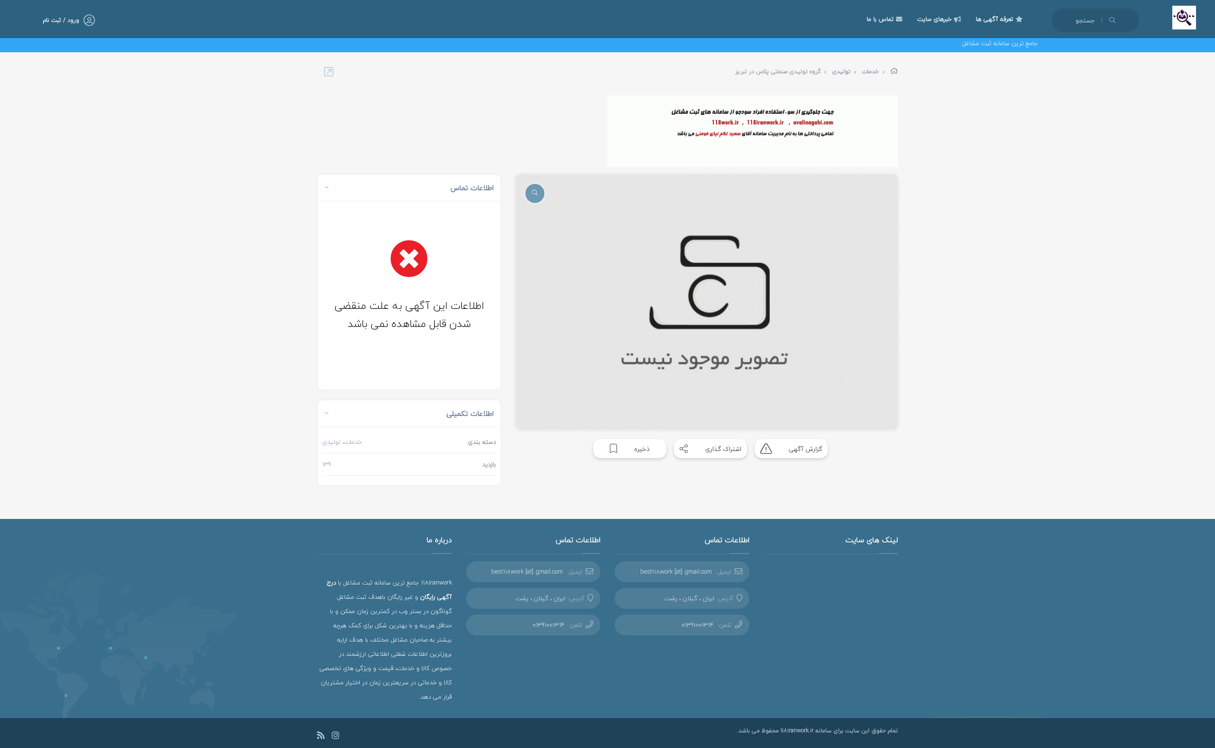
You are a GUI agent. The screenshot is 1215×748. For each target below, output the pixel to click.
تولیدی (841, 72)
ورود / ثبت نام (61, 20)
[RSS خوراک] (321, 737)
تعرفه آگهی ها (994, 19)
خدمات (870, 72)
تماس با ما (880, 19)
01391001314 (697, 625)
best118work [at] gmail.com (676, 571)
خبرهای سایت (934, 19)
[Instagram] (335, 737)
